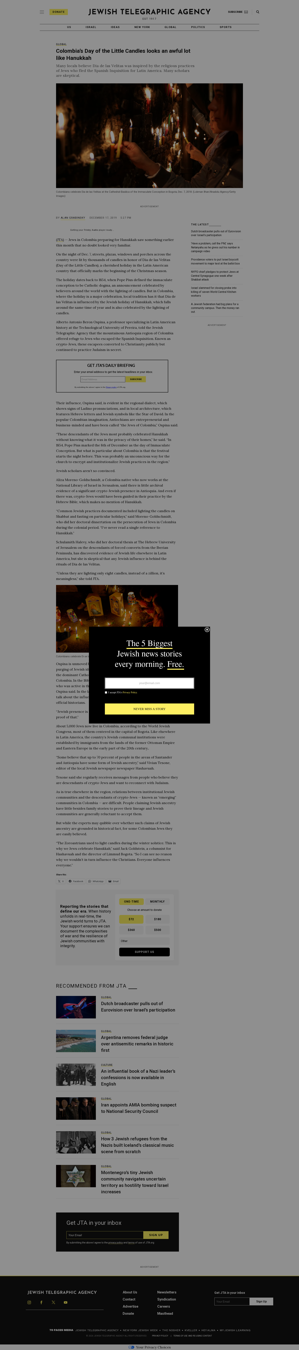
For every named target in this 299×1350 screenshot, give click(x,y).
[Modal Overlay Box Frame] (149, 675)
